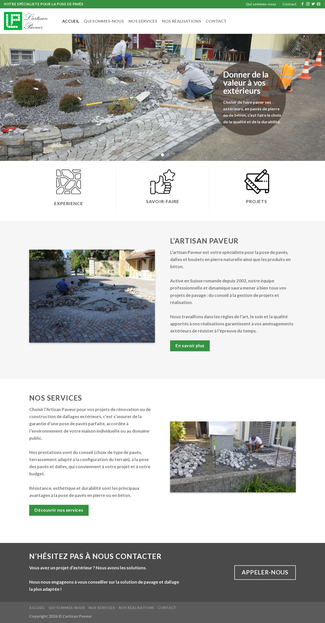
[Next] (312, 97)
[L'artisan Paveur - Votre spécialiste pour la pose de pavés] (29, 21)
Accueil (70, 21)
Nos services (142, 21)
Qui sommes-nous (261, 4)
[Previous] (13, 97)
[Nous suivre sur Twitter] (313, 4)
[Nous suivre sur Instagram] (308, 4)
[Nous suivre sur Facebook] (302, 4)
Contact (289, 4)
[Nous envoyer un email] (318, 4)
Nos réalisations (181, 21)
